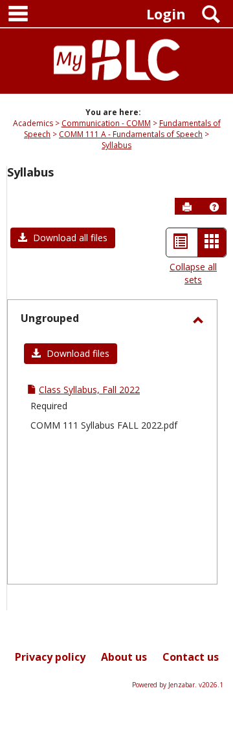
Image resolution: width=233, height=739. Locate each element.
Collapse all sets (193, 273)
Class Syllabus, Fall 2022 (89, 389)
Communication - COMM (106, 123)
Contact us (190, 657)
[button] (214, 206)
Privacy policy (50, 657)
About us (124, 657)
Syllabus (116, 145)
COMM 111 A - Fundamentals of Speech (131, 134)
